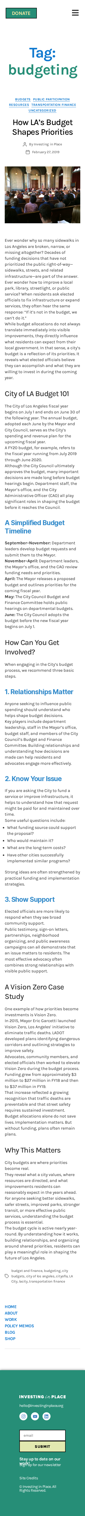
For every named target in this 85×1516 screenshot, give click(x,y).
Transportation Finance (53, 105)
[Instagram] (23, 1416)
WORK (11, 1319)
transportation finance (47, 1281)
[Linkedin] (46, 1416)
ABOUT (11, 1313)
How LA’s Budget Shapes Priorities (42, 127)
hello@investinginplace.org (41, 1405)
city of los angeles (40, 1276)
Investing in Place (48, 144)
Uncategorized (42, 110)
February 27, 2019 (46, 152)
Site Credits (28, 1478)
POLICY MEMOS (19, 1325)
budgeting (52, 1271)
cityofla (62, 1276)
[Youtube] (35, 1416)
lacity (23, 1281)
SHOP (10, 1338)
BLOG (10, 1332)
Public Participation (51, 99)
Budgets (23, 99)
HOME (11, 1306)
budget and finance (26, 1271)
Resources (19, 105)
